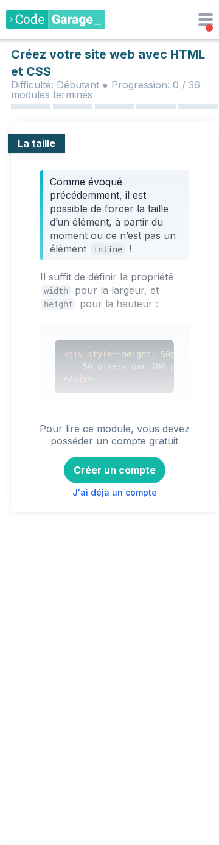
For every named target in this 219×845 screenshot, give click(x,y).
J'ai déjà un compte (114, 492)
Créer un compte (115, 470)
